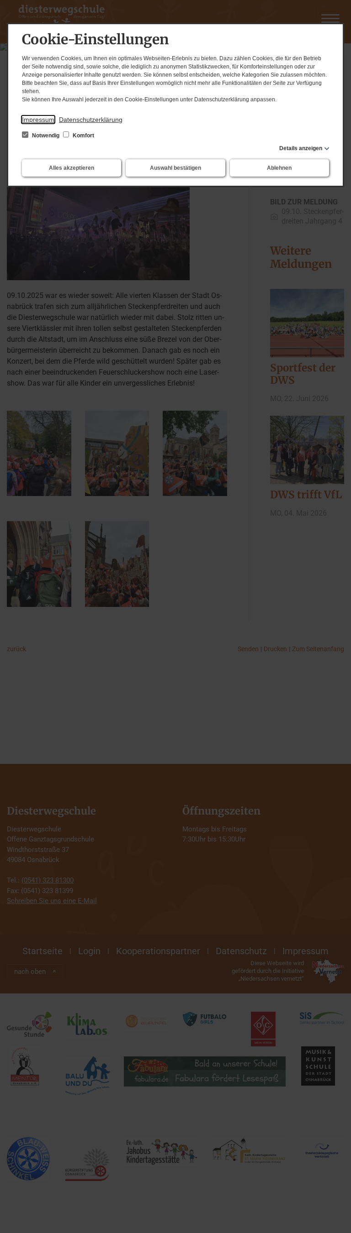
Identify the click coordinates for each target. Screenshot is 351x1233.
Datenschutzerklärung (90, 119)
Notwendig (46, 135)
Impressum (38, 119)
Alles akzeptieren (71, 168)
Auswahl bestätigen (175, 168)
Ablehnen (279, 168)
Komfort (82, 135)
